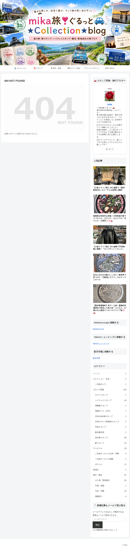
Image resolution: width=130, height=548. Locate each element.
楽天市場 (96, 358)
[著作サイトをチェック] (106, 149)
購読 (98, 525)
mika (109, 104)
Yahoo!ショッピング (101, 343)
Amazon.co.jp (98, 329)
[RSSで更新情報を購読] (112, 149)
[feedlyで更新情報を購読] (109, 149)
